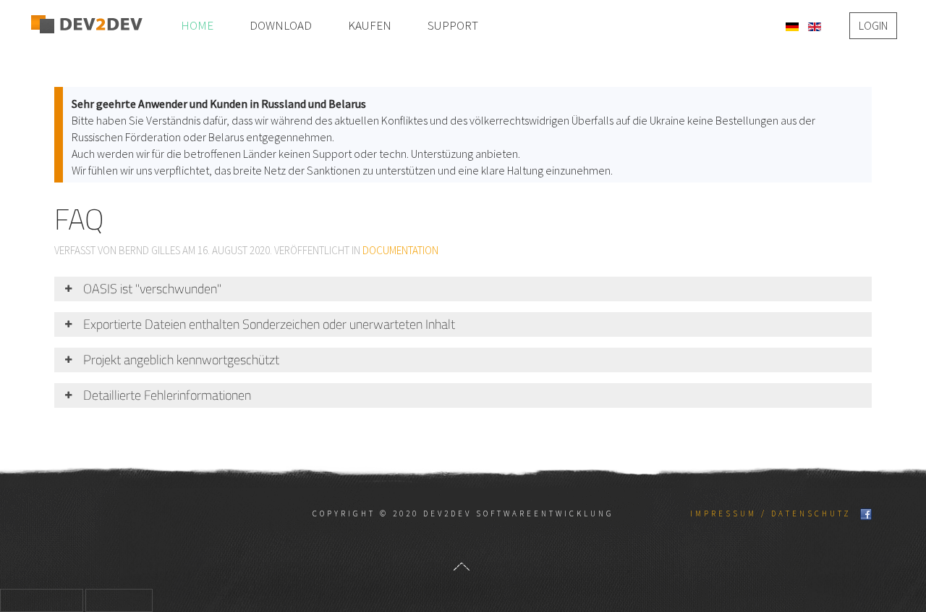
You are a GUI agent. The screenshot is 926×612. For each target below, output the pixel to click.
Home (197, 25)
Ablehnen (119, 600)
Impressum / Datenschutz (770, 513)
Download (281, 25)
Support (453, 25)
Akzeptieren (41, 600)
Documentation (400, 250)
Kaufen (369, 25)
